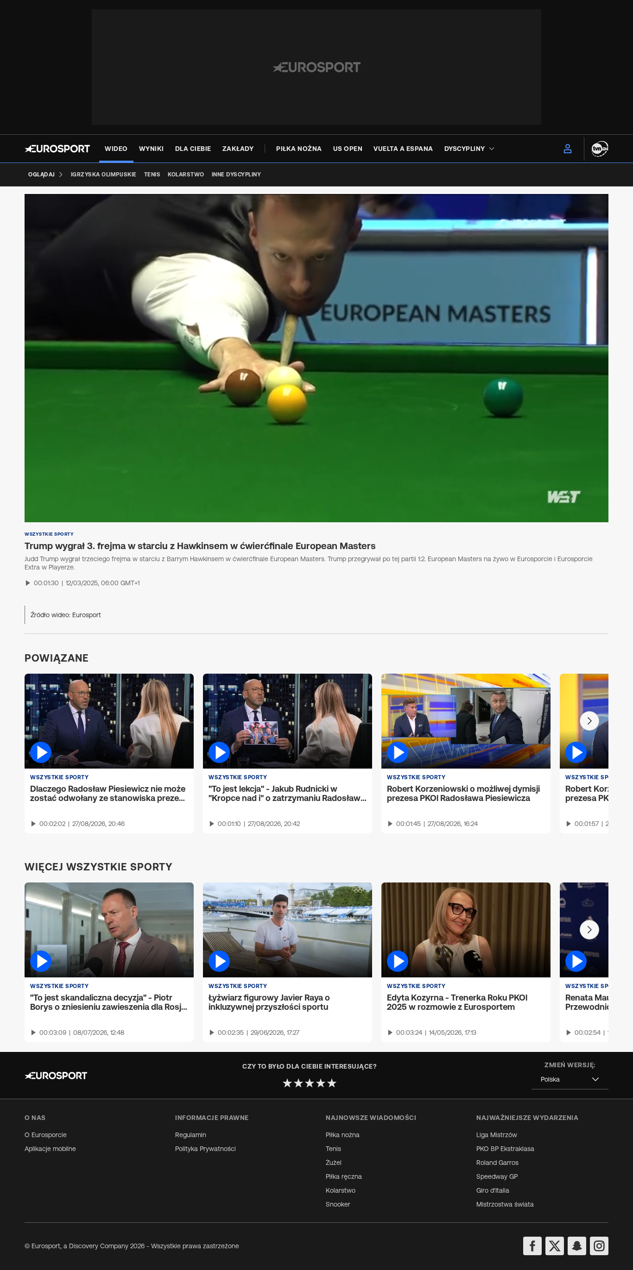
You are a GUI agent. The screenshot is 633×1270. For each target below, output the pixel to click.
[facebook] (532, 1246)
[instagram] (599, 1246)
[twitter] (554, 1246)
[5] (331, 1083)
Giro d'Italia (492, 1190)
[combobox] (570, 1079)
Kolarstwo (340, 1190)
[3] (309, 1083)
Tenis (333, 1148)
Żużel (334, 1162)
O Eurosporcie (46, 1135)
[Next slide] (589, 721)
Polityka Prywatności (205, 1148)
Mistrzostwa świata (505, 1204)
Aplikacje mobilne (50, 1148)
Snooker (338, 1204)
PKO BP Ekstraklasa (505, 1148)
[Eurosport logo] (57, 148)
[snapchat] (577, 1246)
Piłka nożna (343, 1135)
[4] (320, 1083)
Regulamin (190, 1135)
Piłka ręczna (344, 1176)
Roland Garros (497, 1162)
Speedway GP (497, 1176)
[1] (287, 1083)
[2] (298, 1083)
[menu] (567, 149)
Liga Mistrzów (496, 1135)
